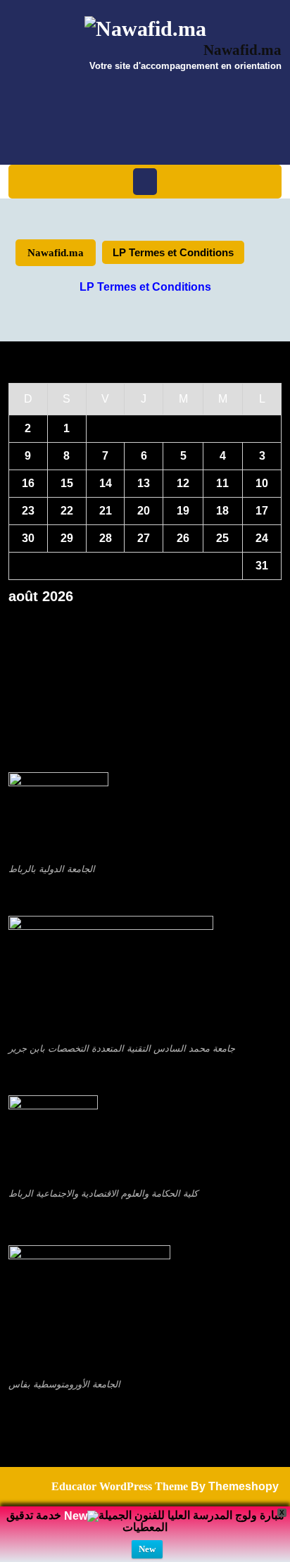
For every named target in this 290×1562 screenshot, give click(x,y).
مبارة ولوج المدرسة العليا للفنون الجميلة (191, 1515)
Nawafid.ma (242, 50)
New (147, 1549)
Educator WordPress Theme (119, 1486)
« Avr (139, 620)
